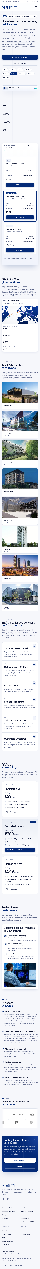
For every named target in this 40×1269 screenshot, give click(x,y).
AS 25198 (4, 1265)
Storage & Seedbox (27, 1222)
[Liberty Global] (17, 1122)
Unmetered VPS (7, 1208)
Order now (19, 184)
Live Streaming (25, 1208)
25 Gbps (13, 74)
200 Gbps (6, 78)
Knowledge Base (7, 1241)
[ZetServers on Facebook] (7, 1198)
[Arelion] (18, 1114)
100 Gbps (30, 74)
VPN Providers (25, 1215)
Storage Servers (7, 1215)
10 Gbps (28, 70)
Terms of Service (26, 1231)
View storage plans (12, 889)
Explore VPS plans (20, 63)
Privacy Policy (25, 1234)
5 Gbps (20, 70)
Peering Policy (6, 1234)
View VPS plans (11, 812)
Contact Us (5, 1244)
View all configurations (10, 262)
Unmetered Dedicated (9, 1211)
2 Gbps (12, 70)
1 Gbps (5, 70)
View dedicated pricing (19, 57)
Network (4, 1231)
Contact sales (19, 1160)
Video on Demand (27, 1211)
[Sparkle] (33, 1114)
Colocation (5, 1218)
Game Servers (25, 1218)
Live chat (20, 1166)
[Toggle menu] (36, 7)
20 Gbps (5, 74)
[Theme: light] (37, 1)
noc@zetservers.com (9, 1260)
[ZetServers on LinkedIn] (3, 1198)
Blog (3, 1238)
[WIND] (32, 1122)
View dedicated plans (13, 849)
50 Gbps (21, 74)
